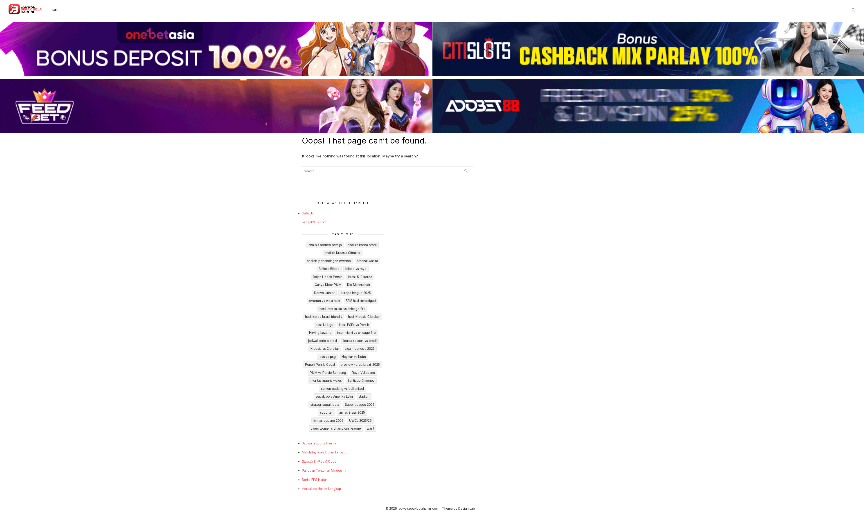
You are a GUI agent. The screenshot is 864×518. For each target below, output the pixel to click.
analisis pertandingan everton (329, 261)
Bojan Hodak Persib (327, 277)
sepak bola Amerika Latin (334, 396)
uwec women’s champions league (336, 428)
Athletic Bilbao (329, 269)
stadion (364, 396)
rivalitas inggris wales (326, 380)
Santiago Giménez (361, 380)
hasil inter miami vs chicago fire (342, 309)
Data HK (308, 213)
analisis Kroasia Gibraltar (342, 253)
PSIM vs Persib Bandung (328, 372)
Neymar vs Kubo (354, 357)
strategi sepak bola (324, 404)
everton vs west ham (324, 301)
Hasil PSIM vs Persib (354, 325)
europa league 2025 (355, 293)
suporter (326, 412)
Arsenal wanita (367, 261)
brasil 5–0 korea (360, 277)
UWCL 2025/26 (360, 420)
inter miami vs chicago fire (356, 332)
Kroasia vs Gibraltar (324, 348)
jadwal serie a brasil (323, 341)
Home (54, 10)
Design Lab (466, 508)
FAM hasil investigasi (361, 301)
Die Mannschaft (358, 285)
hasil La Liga (324, 325)
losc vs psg (327, 357)
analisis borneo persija (325, 245)
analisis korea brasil (362, 245)
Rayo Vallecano (363, 372)
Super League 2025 (359, 404)
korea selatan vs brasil (360, 341)
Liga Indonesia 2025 (360, 348)
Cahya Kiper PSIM (328, 285)
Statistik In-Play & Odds (319, 461)
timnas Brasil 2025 (352, 412)
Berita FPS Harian (315, 480)
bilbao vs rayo (356, 269)
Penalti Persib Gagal (320, 364)
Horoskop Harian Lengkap (321, 489)
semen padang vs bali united (342, 388)
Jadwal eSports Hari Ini (319, 443)
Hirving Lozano (320, 332)
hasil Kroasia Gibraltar (364, 316)
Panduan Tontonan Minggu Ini (324, 470)
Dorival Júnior (324, 293)
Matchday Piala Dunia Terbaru (324, 452)
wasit (370, 428)
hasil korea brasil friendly (323, 316)
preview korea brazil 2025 (360, 364)
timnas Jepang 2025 (328, 420)
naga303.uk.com (314, 222)
